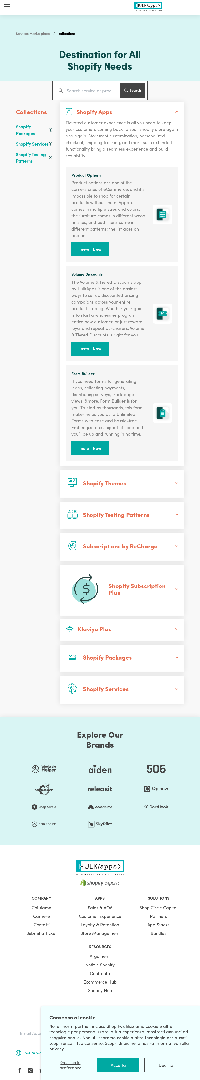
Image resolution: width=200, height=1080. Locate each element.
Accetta (118, 1065)
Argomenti (100, 956)
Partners (158, 916)
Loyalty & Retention (100, 925)
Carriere (41, 916)
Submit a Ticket (41, 933)
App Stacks (158, 925)
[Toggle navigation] (7, 6)
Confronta (100, 973)
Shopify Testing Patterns (31, 157)
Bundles (158, 933)
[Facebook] (19, 1070)
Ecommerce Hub (100, 982)
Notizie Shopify (100, 965)
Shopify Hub (100, 990)
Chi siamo (41, 907)
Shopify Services (32, 144)
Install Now (90, 249)
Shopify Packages (25, 130)
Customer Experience (100, 916)
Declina (166, 1065)
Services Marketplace (33, 33)
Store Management (100, 933)
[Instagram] (30, 1070)
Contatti (42, 925)
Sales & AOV (100, 907)
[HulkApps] (148, 5)
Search (135, 90)
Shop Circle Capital (159, 907)
